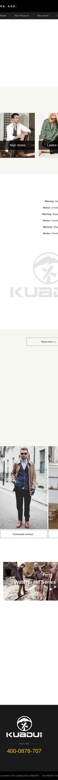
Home (3, 15)
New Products (22, 15)
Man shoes (43, 15)
